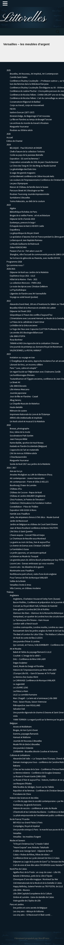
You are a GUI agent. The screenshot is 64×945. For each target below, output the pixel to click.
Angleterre (14, 595)
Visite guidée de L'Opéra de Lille (27, 900)
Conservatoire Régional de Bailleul (25, 101)
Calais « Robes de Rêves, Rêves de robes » (31, 854)
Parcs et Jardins (17, 904)
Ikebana (16, 765)
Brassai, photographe (19, 428)
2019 (9, 354)
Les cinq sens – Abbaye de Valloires (28, 911)
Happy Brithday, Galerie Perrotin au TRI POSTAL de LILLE (38, 886)
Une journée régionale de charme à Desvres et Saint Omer (38, 712)
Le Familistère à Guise (19, 549)
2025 (9, 70)
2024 (9, 144)
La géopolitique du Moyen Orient (24, 233)
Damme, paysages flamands (25, 733)
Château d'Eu (16, 488)
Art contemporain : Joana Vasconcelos (27, 478)
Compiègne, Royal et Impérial (26, 826)
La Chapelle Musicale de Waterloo (25, 403)
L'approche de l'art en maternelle (24, 449)
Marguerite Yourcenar (19, 126)
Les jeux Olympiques (19, 183)
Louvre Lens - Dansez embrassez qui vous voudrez (32, 563)
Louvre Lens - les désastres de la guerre (27, 567)
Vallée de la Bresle (17, 581)
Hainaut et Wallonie (22, 737)
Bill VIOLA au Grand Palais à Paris (27, 822)
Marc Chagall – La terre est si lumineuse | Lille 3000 (35, 698)
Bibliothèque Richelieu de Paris (23, 211)
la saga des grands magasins (22, 172)
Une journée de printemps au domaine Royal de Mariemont (36, 346)
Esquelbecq (15, 229)
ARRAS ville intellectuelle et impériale (26, 417)
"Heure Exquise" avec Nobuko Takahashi (31, 847)
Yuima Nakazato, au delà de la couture (27, 201)
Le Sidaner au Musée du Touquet (24, 556)
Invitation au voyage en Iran (22, 357)
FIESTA (13, 109)
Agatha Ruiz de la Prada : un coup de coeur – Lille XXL (37, 872)
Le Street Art (15, 382)
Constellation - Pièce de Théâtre (24, 506)
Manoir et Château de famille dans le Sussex (29, 187)
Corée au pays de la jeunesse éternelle (26, 155)
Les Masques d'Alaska (22, 783)
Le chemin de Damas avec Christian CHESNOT (30, 545)
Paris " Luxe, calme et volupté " (23, 368)
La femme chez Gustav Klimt (25, 677)
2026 (9, 133)
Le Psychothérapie (18, 290)
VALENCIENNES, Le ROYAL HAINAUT (25, 350)
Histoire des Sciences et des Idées (24, 798)
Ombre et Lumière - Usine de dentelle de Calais (33, 897)
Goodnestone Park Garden (21, 435)
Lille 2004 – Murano (21, 890)
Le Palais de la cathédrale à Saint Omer (27, 322)
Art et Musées (15, 648)
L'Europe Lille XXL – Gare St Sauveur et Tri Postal (34, 673)
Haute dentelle (16, 407)
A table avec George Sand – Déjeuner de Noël (33, 851)
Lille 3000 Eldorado (18, 386)
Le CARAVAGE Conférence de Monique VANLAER (34, 680)
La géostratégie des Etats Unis (23, 169)
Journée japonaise (18, 393)
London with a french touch (25, 623)
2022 (9, 300)
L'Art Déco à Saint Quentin (21, 531)
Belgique (13, 723)
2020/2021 (11, 268)
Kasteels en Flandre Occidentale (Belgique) (28, 446)
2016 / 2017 (11, 467)
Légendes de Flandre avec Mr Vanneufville (28, 293)
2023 (9, 205)
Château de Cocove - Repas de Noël (26, 492)
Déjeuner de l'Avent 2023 (20, 311)
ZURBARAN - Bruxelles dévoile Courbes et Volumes (35, 751)
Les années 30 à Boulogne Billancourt (26, 332)
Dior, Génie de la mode (20, 432)
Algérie (13, 208)
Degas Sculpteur (20, 662)
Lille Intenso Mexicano (19, 389)
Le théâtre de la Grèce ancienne (23, 325)
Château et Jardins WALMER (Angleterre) (27, 496)
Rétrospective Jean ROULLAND (26, 705)
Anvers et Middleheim (22, 726)
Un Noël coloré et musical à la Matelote (27, 421)
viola (15, 716)
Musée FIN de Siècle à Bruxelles (26, 744)
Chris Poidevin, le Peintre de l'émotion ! (27, 499)
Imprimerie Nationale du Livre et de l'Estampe (30, 414)
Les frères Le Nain (20, 691)
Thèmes (10, 592)
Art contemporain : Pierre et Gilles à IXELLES (29, 481)
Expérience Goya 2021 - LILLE (22, 275)
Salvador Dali (19, 708)
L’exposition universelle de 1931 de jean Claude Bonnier (34, 162)
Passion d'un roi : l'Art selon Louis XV (26, 251)
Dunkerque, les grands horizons (27, 804)
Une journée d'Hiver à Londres (26, 641)
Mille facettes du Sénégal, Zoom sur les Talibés (33, 787)
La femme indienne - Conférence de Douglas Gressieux (37, 772)
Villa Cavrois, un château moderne (25, 588)
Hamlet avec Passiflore (20, 513)
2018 (9, 425)
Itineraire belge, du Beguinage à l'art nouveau (30, 116)
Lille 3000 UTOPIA (17, 336)
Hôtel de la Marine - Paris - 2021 (23, 279)
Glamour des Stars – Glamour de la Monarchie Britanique (38, 613)
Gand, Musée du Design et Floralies (28, 666)
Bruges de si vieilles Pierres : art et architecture (30, 215)
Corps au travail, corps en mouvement (27, 105)
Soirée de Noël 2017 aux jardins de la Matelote (30, 464)
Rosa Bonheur (16, 339)
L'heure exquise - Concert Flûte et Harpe (27, 535)
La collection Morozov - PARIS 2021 (25, 282)
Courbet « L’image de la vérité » (27, 655)
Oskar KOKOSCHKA (18, 247)
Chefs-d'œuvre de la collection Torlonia (27, 151)
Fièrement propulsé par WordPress (32, 938)
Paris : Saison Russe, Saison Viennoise (29, 701)
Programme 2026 (14, 261)
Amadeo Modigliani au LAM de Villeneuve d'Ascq (31, 474)
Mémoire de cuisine (18, 410)
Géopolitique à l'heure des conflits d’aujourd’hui (31, 315)
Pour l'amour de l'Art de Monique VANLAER (29, 577)
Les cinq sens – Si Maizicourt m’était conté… (32, 914)
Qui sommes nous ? (15, 265)
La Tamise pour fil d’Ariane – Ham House (31, 620)
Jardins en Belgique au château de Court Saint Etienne (34, 524)
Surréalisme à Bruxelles (20, 197)
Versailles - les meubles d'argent (27, 836)
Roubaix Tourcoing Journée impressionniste (29, 194)
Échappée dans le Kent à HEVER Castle (27, 226)
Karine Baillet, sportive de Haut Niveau (26, 442)
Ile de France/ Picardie (19, 819)
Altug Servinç (15, 400)
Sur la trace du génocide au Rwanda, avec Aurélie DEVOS (35, 258)
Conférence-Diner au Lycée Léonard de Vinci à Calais (36, 858)
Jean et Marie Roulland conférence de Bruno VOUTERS (34, 528)
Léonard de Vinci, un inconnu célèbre (26, 364)
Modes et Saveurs (17, 840)
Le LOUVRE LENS (20, 687)
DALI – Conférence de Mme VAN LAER (29, 659)
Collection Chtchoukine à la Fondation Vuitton (31, 503)
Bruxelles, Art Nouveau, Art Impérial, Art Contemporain (34, 73)
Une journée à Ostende (23, 748)
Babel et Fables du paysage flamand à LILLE (32, 652)
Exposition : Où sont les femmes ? (25, 158)
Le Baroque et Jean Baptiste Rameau (26, 240)
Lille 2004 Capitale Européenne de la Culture (32, 893)
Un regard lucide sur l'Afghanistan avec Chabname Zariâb (35, 371)
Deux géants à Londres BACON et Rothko (31, 609)
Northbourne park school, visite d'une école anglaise (33, 574)
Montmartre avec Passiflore (22, 570)
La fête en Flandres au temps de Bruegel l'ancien (31, 119)
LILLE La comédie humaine (25, 694)
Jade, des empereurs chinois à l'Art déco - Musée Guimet (34, 517)
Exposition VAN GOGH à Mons (23, 510)
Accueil (10, 137)
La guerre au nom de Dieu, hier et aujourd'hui (30, 542)
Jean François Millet (18, 439)
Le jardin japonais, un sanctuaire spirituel (28, 552)
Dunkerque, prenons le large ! (23, 222)
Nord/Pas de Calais (18, 869)
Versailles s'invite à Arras (20, 584)
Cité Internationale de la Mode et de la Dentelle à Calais (37, 883)
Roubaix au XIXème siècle (21, 130)
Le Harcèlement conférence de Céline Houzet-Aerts (32, 176)
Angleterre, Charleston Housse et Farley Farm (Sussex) (36, 598)
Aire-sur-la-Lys (16, 471)
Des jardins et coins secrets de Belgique (30, 907)
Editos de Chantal (14, 141)
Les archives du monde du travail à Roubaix (29, 123)
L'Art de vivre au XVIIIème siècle (23, 453)
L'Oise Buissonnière (18, 457)
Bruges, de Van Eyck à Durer (25, 730)
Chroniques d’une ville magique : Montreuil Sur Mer (35, 879)
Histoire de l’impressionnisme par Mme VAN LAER (34, 669)
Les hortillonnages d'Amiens (22, 375)
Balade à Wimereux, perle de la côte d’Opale (32, 875)
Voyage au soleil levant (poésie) (24, 297)
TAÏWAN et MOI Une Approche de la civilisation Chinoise (34, 343)
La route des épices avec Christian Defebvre (29, 286)
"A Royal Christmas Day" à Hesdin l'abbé (31, 843)
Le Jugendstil (19, 684)
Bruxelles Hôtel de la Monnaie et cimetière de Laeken (33, 307)
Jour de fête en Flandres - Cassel (24, 396)
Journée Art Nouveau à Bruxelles (27, 741)
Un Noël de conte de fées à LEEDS (28, 637)
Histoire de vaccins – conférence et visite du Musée (35, 808)
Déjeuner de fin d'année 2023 (22, 219)
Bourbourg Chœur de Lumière (23, 485)
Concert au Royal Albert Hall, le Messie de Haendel (35, 606)
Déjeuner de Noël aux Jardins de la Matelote (29, 272)
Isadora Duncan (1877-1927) (22, 112)
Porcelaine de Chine (22, 794)
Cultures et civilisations (20, 755)
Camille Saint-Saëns (18, 77)
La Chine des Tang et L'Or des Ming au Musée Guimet (33, 165)
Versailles (17, 833)
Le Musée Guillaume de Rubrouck (24, 243)
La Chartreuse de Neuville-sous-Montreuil (28, 538)
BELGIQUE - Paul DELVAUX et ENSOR (26, 148)
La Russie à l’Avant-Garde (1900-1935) (29, 776)
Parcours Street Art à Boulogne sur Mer (27, 190)
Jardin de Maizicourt (19, 520)
